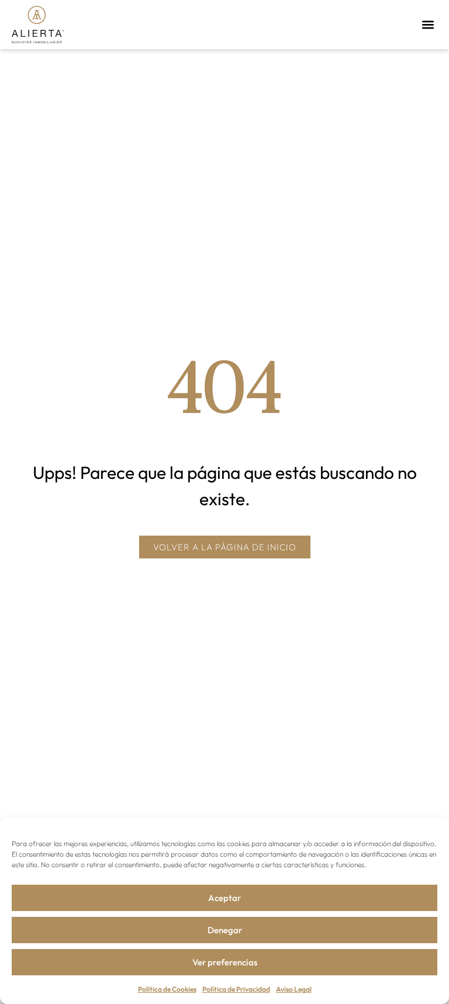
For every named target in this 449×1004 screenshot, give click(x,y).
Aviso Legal (294, 989)
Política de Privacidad (236, 989)
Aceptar (224, 897)
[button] (427, 24)
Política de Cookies (167, 989)
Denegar (225, 930)
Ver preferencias (224, 962)
